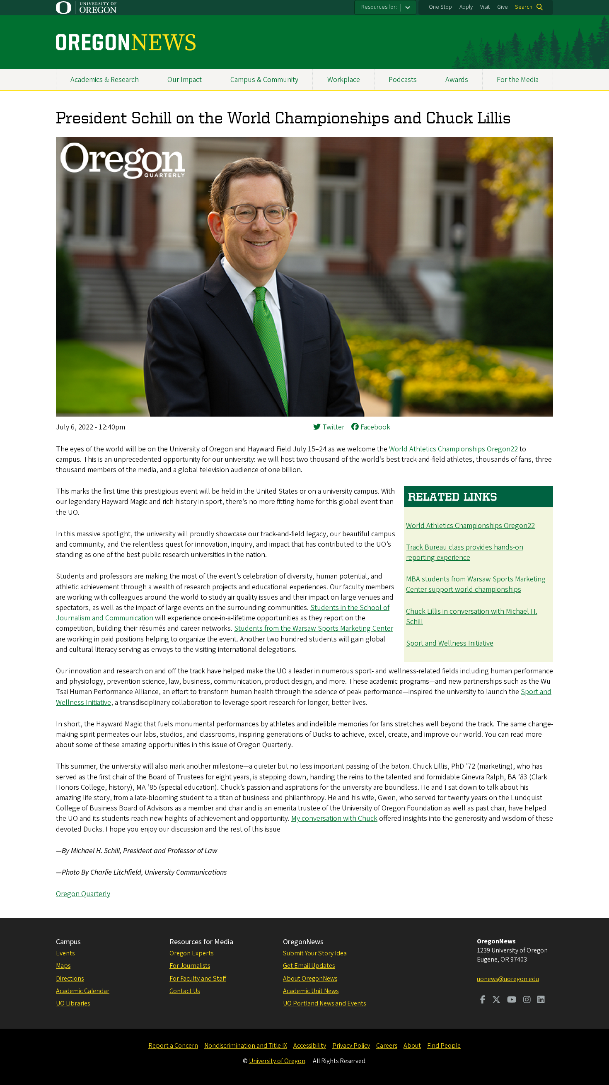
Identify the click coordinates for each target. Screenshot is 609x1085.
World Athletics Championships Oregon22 (453, 449)
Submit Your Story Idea (315, 953)
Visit (485, 7)
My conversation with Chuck (334, 818)
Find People (444, 1045)
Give (502, 7)
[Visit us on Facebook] (483, 1000)
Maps (63, 965)
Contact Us (184, 991)
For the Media (518, 80)
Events (65, 953)
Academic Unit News (310, 991)
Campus (68, 942)
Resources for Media (201, 942)
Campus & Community (264, 80)
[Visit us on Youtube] (512, 1000)
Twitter (332, 427)
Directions (70, 978)
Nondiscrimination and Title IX (245, 1045)
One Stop (440, 7)
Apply (466, 7)
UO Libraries (73, 1003)
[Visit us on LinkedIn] (541, 1000)
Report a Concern (173, 1045)
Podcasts (403, 80)
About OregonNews (310, 978)
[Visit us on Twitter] (496, 1000)
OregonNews (303, 942)
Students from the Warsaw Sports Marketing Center (313, 628)
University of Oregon (277, 1061)
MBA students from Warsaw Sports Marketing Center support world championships (476, 584)
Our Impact (184, 80)
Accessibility (309, 1045)
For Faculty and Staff (197, 978)
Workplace (343, 80)
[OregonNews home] (126, 42)
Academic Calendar (82, 991)
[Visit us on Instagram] (527, 1000)
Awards (456, 80)
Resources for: (379, 7)
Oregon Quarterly (83, 894)
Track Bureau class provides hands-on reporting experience (464, 552)
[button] (304, 414)
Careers (386, 1045)
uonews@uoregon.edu (508, 979)
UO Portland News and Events (324, 1003)
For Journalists (189, 965)
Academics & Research (104, 80)
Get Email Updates (309, 965)
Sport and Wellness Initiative (449, 643)
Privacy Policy (351, 1045)
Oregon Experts (191, 953)
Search (523, 7)
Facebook (374, 427)
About (412, 1045)
